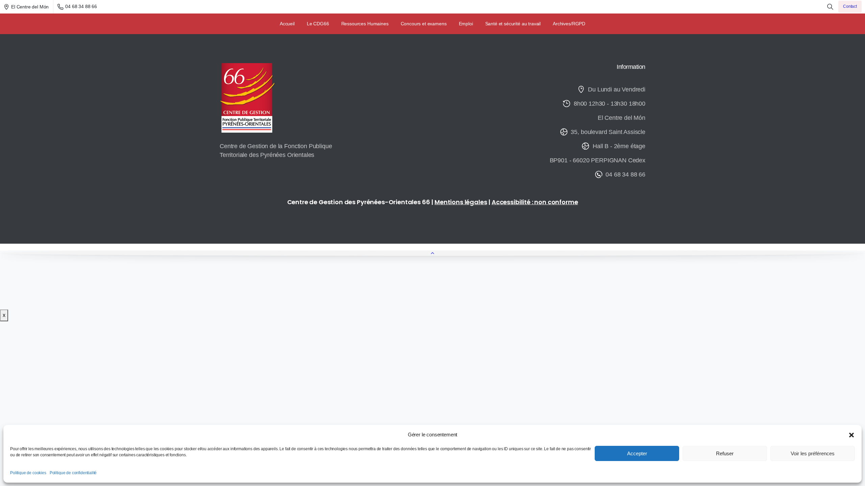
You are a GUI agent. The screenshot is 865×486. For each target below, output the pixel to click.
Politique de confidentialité (73, 472)
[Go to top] (432, 253)
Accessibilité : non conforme (535, 202)
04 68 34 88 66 (81, 6)
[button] (851, 434)
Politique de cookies (28, 472)
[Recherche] (830, 7)
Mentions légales (461, 202)
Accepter (637, 453)
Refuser (725, 453)
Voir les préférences (813, 453)
